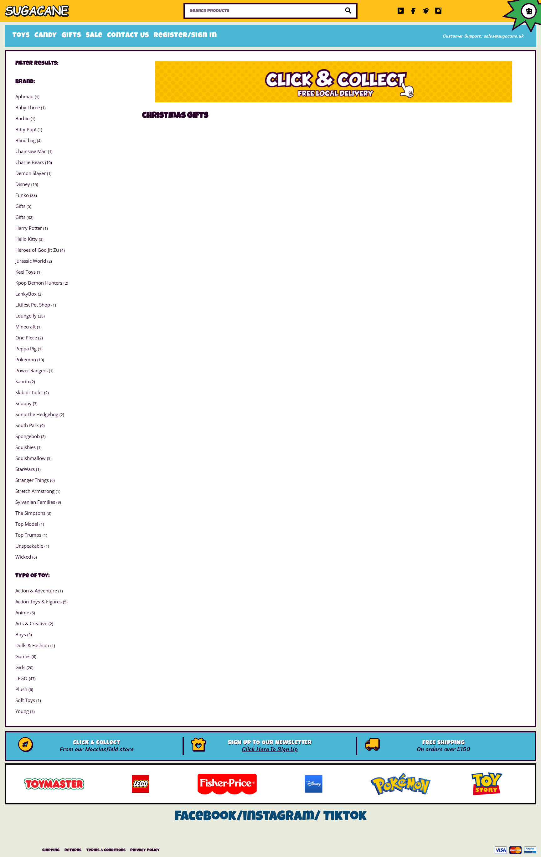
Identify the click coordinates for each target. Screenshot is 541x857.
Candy (45, 36)
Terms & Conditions (106, 851)
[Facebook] (413, 11)
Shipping (50, 851)
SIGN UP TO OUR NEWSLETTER (270, 743)
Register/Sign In (185, 36)
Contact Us (128, 36)
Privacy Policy (145, 851)
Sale (94, 36)
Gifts (71, 36)
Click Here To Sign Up (270, 749)
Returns (72, 851)
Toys (21, 36)
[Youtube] (400, 11)
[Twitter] (425, 11)
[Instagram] (438, 11)
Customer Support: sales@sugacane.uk (483, 36)
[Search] (348, 11)
